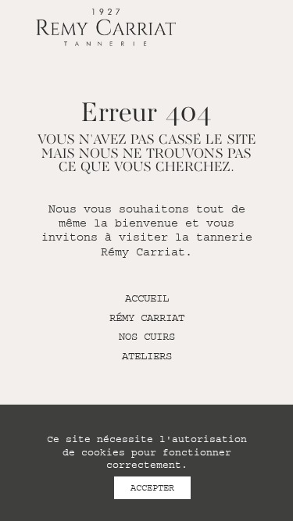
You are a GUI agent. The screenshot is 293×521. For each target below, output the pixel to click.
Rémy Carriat (146, 318)
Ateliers (147, 356)
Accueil (147, 298)
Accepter (152, 488)
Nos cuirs (147, 336)
